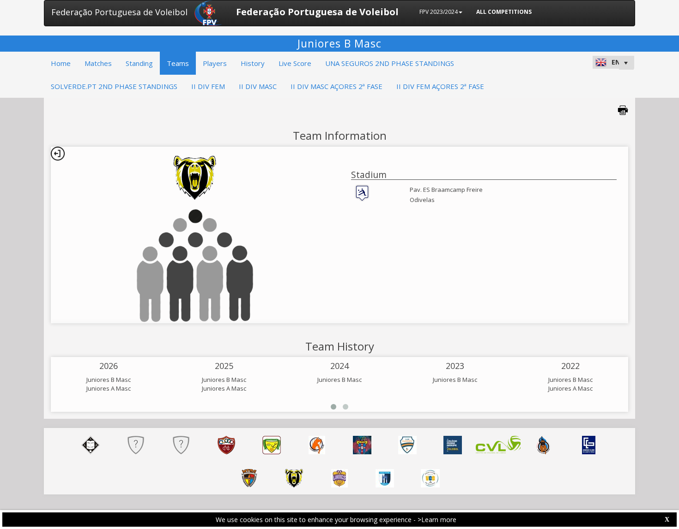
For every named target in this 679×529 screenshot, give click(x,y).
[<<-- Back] (58, 153)
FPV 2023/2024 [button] (438, 12)
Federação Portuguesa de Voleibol (119, 12)
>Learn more (437, 519)
